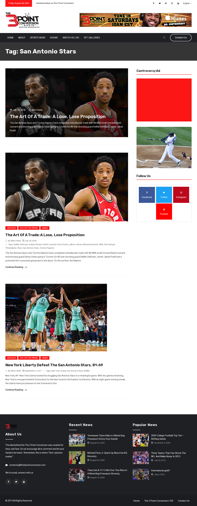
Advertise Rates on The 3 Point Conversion (55, 3)
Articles (11, 228)
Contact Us (181, 37)
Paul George (109, 244)
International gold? (160, 470)
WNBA (45, 228)
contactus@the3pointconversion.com (27, 465)
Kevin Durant (62, 244)
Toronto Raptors (47, 248)
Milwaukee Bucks (90, 244)
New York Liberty (58, 371)
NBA (101, 244)
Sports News (37, 37)
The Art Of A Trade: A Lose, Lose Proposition (58, 116)
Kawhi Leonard (49, 244)
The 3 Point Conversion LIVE (158, 500)
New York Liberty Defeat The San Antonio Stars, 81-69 (54, 365)
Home (10, 37)
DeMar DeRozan (21, 244)
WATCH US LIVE (71, 37)
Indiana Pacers (35, 244)
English (186, 3)
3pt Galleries (92, 37)
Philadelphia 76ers (14, 248)
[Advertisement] (164, 99)
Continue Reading (14, 267)
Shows (54, 37)
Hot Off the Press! (29, 228)
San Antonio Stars (31, 248)
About (21, 37)
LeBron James (75, 244)
